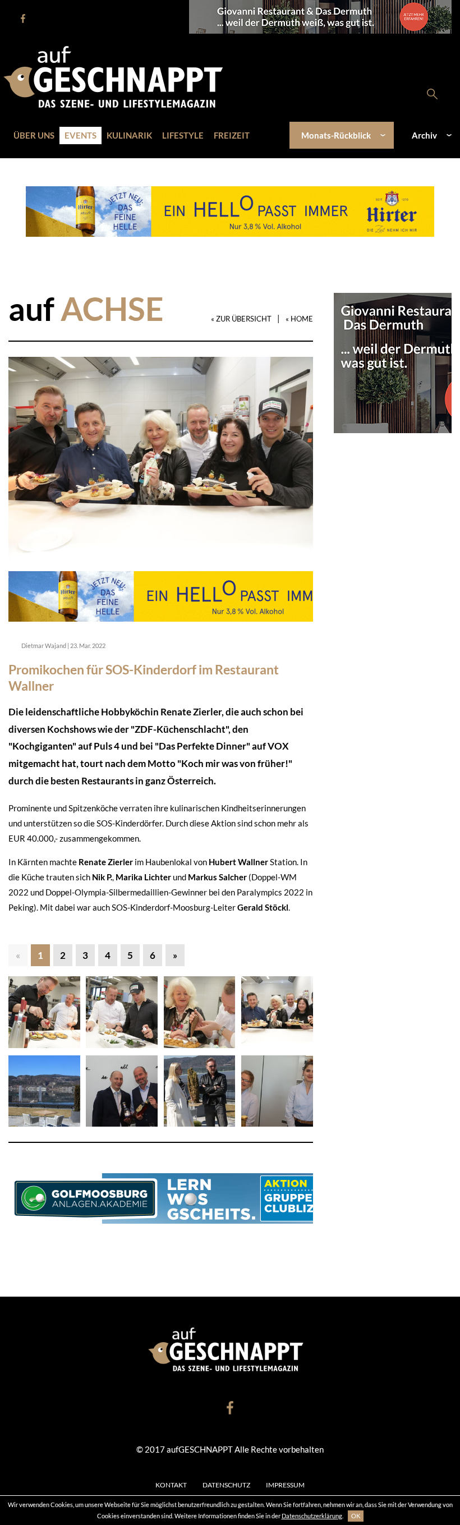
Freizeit (232, 135)
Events (80, 135)
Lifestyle (183, 135)
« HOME (299, 318)
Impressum (285, 1485)
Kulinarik (129, 135)
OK (355, 1515)
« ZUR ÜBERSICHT (241, 318)
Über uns (33, 135)
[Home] (119, 76)
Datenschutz (226, 1485)
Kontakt (171, 1485)
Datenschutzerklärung (312, 1515)
